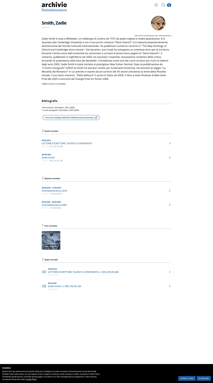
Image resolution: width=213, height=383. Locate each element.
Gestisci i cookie (186, 378)
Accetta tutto (204, 378)
